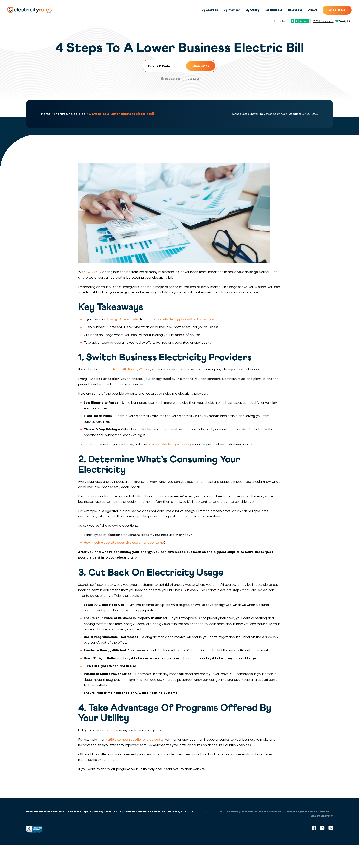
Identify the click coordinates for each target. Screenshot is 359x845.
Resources (295, 9)
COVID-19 (93, 272)
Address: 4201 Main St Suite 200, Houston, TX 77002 (158, 811)
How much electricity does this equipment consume (124, 542)
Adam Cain (280, 113)
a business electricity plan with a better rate (180, 319)
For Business (273, 9)
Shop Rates (337, 9)
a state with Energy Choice (129, 369)
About (312, 9)
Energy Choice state (122, 319)
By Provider (232, 9)
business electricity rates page (171, 444)
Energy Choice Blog (70, 114)
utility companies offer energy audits (135, 739)
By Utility (252, 9)
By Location (210, 9)
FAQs (117, 811)
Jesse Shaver (250, 113)
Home (45, 114)
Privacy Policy (102, 811)
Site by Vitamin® (322, 816)
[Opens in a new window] (34, 830)
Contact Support (79, 811)
